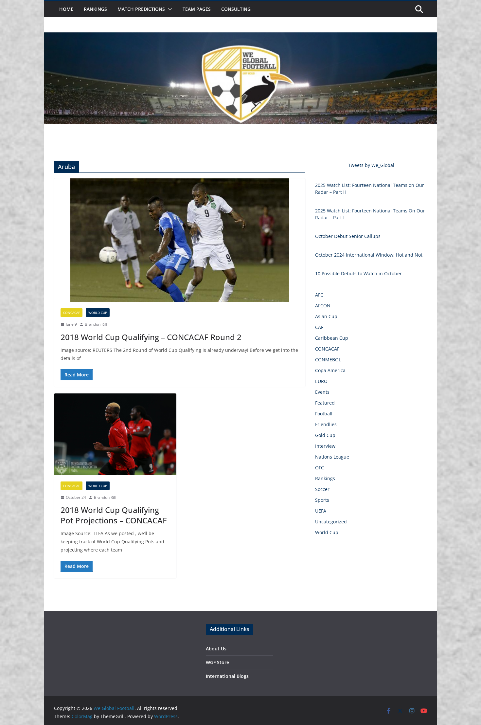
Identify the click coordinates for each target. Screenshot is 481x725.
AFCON (322, 305)
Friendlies (326, 424)
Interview (325, 446)
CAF (319, 327)
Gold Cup (325, 435)
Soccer (322, 489)
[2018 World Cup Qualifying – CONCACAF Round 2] (179, 240)
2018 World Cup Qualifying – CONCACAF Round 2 (151, 337)
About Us (216, 648)
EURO (321, 381)
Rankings (95, 9)
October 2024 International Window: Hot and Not (368, 255)
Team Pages (197, 9)
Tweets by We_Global (371, 165)
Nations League (332, 457)
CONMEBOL (328, 359)
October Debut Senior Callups (348, 236)
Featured (325, 403)
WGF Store (217, 662)
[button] (168, 9)
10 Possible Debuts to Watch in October (358, 273)
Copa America (330, 370)
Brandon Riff (96, 324)
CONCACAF (71, 312)
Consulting (236, 9)
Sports (322, 500)
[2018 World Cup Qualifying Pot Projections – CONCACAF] (115, 434)
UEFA (320, 511)
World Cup (97, 312)
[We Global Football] (240, 37)
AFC (319, 295)
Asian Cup (326, 316)
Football (323, 413)
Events (322, 392)
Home (66, 9)
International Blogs (227, 676)
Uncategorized (331, 521)
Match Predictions (141, 9)
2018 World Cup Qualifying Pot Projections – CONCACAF (114, 514)
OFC (319, 467)
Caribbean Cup (331, 338)
